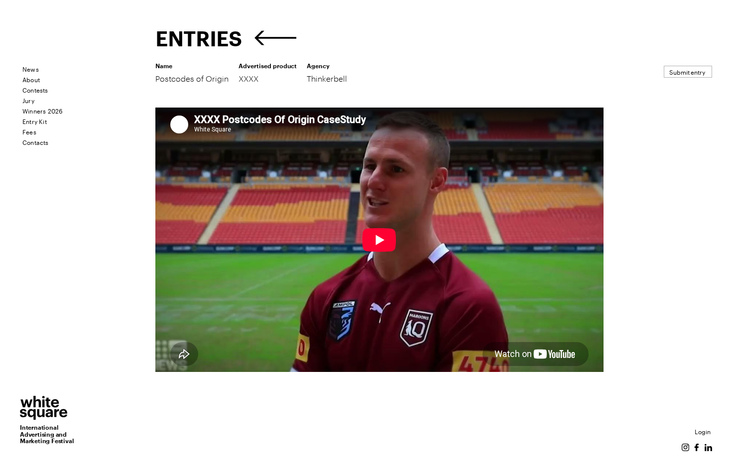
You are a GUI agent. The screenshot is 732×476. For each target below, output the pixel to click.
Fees (29, 131)
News (30, 68)
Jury (28, 100)
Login (703, 431)
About (31, 79)
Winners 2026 (42, 110)
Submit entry (687, 71)
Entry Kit (34, 120)
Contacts (35, 141)
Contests (35, 89)
